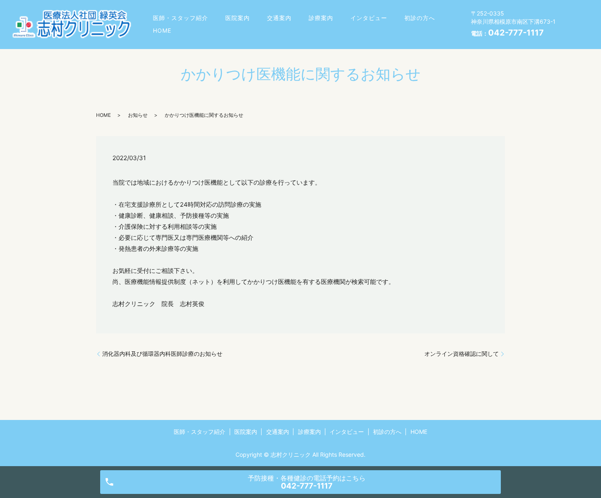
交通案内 (279, 17)
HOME (162, 30)
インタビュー (368, 17)
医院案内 (237, 17)
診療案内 (321, 17)
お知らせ (138, 115)
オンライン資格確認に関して (461, 353)
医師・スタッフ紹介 (180, 17)
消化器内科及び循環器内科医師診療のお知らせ (162, 353)
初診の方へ (419, 17)
